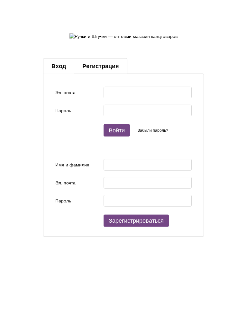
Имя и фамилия (72, 164)
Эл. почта (65, 92)
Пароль (63, 110)
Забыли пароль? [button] (153, 130)
